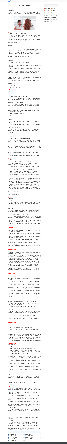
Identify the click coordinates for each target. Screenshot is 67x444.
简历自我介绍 (54, 17)
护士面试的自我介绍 (29, 435)
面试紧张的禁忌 (47, 17)
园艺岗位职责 (47, 12)
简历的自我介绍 (54, 19)
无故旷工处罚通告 (54, 12)
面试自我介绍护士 (29, 434)
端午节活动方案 (47, 10)
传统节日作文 (54, 8)
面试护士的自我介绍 (29, 437)
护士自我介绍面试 (13, 438)
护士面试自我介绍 (13, 435)
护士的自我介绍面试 (13, 437)
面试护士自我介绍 (13, 434)
